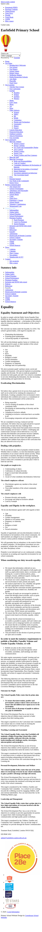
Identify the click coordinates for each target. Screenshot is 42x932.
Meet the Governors (16, 159)
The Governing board (21, 175)
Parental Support (15, 179)
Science (16, 112)
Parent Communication (13, 185)
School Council (19, 144)
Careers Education (15, 130)
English (12, 91)
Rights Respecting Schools (18, 77)
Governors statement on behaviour (25, 173)
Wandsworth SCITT (16, 257)
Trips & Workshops (16, 136)
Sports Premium (19, 224)
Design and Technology (22, 122)
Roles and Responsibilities (23, 161)
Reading (16, 93)
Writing (16, 95)
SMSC (16, 114)
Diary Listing (14, 253)
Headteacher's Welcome (17, 65)
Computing (17, 120)
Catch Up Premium (20, 222)
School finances (14, 245)
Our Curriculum (14, 89)
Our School (13, 67)
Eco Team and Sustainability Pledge (26, 147)
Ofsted (11, 241)
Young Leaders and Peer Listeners (25, 155)
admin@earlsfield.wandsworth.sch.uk (13, 838)
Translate (17, 58)
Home (7, 61)
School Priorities (15, 214)
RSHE (16, 118)
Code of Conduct (20, 163)
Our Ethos (8, 63)
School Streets (14, 202)
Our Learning (9, 85)
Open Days (9, 13)
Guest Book (9, 17)
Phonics (16, 98)
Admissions (13, 234)
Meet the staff (14, 157)
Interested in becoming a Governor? (26, 169)
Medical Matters (14, 192)
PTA (11, 177)
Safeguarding (14, 210)
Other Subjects (14, 110)
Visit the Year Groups (16, 87)
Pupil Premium (19, 220)
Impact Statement (20, 171)
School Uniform (14, 237)
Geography (17, 124)
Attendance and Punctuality (18, 190)
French (16, 128)
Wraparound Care (15, 206)
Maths (11, 100)
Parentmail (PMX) (11, 7)
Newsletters (13, 255)
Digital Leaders (19, 151)
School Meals (14, 194)
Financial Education (16, 132)
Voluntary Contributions (17, 204)
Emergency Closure (16, 200)
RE (15, 116)
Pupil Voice (13, 83)
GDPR (7, 19)
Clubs (11, 196)
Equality (12, 232)
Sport (11, 108)
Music (11, 104)
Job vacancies (14, 261)
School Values (14, 71)
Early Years (13, 102)
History (16, 126)
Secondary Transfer (16, 239)
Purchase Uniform (11, 9)
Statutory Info (10, 208)
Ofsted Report (10, 11)
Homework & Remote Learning (20, 236)
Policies (12, 228)
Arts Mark (12, 79)
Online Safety (14, 212)
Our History (13, 69)
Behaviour (13, 230)
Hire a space (9, 21)
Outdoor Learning (15, 134)
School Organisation (16, 189)
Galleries (12, 249)
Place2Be (12, 81)
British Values (14, 73)
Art (10, 106)
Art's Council (18, 149)
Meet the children (15, 142)
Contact (7, 259)
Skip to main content (8, 2)
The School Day (15, 187)
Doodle (7, 15)
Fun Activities (14, 138)
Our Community (10, 140)
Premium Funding (15, 218)
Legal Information (13, 912)
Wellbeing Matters (15, 75)
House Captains (19, 145)
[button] (10, 24)
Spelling (16, 97)
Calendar (12, 251)
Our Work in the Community (19, 181)
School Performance (16, 216)
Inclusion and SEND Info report (20, 226)
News (7, 247)
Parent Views (14, 183)
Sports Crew (18, 153)
